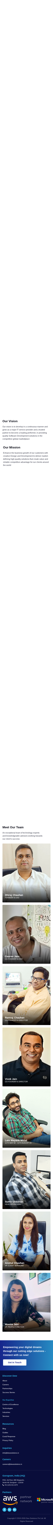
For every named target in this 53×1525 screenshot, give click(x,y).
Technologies (7, 1408)
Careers (5, 1385)
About (4, 1381)
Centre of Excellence (10, 1404)
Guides (5, 1432)
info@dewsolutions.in (10, 1453)
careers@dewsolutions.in (12, 1464)
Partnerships (7, 1388)
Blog (4, 1429)
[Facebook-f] (4, 1510)
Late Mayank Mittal (16, 1140)
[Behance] (15, 1510)
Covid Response (8, 1436)
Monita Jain (12, 1324)
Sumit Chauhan (14, 1201)
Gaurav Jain (12, 956)
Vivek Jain (11, 1079)
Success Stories (8, 1392)
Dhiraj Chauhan (14, 895)
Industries (6, 1412)
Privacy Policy (7, 1440)
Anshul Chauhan (14, 1263)
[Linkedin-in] (9, 1510)
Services (5, 1416)
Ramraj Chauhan (14, 1017)
